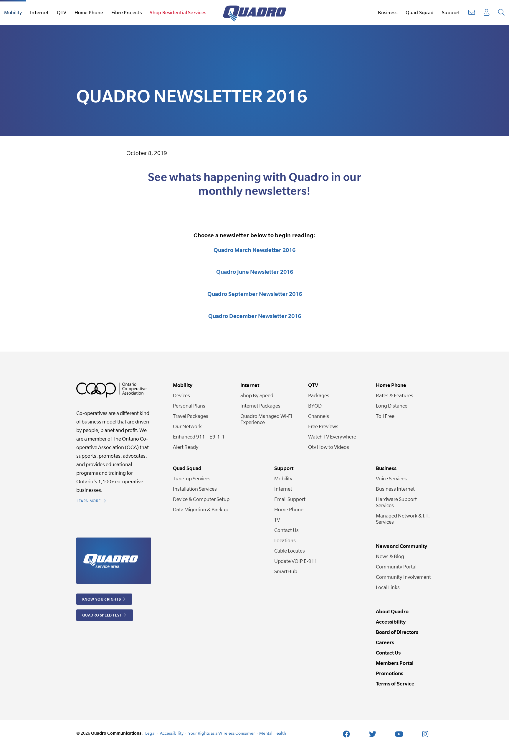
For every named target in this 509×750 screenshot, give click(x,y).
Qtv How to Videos (328, 447)
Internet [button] (39, 12)
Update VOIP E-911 (295, 561)
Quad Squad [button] (420, 12)
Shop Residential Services (178, 12)
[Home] (255, 12)
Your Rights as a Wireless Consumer (221, 733)
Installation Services (195, 489)
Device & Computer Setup (201, 499)
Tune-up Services (192, 478)
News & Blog (390, 556)
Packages (318, 395)
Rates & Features (394, 395)
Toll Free (385, 416)
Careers (385, 642)
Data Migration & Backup (200, 509)
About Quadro (392, 611)
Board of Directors (397, 632)
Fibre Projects (126, 12)
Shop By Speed (256, 395)
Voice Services (391, 478)
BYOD (315, 405)
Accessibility (391, 621)
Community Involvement (403, 577)
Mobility (283, 478)
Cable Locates (289, 550)
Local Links (388, 587)
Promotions (389, 673)
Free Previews (323, 426)
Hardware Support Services (396, 502)
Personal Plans (189, 405)
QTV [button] (62, 12)
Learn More (89, 501)
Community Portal (396, 566)
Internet (283, 489)
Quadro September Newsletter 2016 (254, 294)
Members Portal (395, 663)
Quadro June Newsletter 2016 (254, 271)
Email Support (289, 499)
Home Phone (288, 509)
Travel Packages (190, 416)
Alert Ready (186, 447)
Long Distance (391, 405)
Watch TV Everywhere (332, 436)
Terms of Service (395, 683)
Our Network (187, 426)
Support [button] (451, 12)
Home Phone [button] (89, 12)
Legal (150, 733)
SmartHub (285, 571)
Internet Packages (260, 405)
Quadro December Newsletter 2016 (254, 316)
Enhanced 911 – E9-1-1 (199, 436)
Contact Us (286, 530)
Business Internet (395, 489)
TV (277, 519)
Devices (181, 395)
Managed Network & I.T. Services (403, 519)
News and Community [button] (401, 546)
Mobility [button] (13, 12)
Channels (318, 416)
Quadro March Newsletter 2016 (254, 250)
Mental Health (272, 733)
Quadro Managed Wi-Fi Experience (266, 419)
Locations (285, 540)
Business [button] (387, 12)
